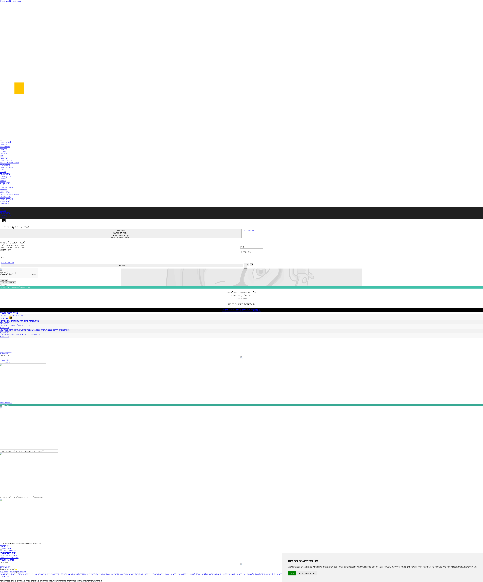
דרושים (3, 151)
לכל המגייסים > (6, 403)
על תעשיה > (5, 360)
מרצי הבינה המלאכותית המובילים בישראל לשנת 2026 (20, 544)
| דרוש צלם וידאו (253, 574)
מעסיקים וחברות (6, 167)
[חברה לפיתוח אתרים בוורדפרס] (241, 565)
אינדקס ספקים (5, 183)
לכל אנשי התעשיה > (8, 560)
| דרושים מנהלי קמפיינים (101, 574)
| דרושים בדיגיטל (24, 574)
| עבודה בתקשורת (229, 574)
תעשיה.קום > (5, 567)
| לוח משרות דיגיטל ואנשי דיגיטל (123, 574)
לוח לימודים (4, 203)
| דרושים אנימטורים (143, 574)
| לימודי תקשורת (85, 574)
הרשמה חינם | (5, 142)
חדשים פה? (120, 233)
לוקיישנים (3, 178)
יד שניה (3, 169)
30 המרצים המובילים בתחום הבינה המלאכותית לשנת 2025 (22, 497)
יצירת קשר (4, 572)
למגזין (2, 185)
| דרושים (14, 574)
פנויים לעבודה (5, 176)
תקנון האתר (21, 572)
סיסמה (4, 257)
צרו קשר (4, 280)
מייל (242, 246)
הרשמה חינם (5, 147)
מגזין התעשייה (5, 196)
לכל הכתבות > (5, 546)
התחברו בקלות (248, 230)
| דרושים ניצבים (171, 574)
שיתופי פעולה (5, 174)
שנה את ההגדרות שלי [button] (306, 573)
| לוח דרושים (241, 574)
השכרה (3, 172)
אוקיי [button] (292, 573)
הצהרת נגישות (265, 574)
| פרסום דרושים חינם (214, 574)
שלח (246, 264)
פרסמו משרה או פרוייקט (9, 162)
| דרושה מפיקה (183, 574)
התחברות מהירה (6, 187)
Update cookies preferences (11, 1)
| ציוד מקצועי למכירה (198, 574)
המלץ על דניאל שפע (8, 283)
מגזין (1, 156)
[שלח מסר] (241, 358)
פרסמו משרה (5, 165)
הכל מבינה (4, 158)
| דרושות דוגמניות (158, 574)
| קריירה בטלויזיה (53, 574)
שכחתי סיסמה (7, 262)
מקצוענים (3, 153)
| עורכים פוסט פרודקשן (70, 574)
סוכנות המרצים (6, 160)
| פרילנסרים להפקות (39, 574)
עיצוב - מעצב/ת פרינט (8, 555)
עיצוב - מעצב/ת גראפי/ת (9, 558)
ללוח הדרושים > (6, 353)
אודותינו (13, 572)
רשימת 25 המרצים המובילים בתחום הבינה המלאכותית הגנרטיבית (25, 451)
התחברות (3, 144)
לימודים (3, 181)
